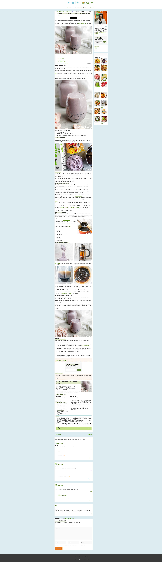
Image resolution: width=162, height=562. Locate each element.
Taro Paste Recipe (78, 196)
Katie (56, 442)
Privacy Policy (77, 559)
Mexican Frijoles (96, 122)
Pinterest (95, 49)
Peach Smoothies (62, 360)
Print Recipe (58, 394)
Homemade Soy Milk (65, 207)
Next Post (90, 434)
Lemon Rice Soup (103, 80)
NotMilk (78, 208)
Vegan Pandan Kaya (97, 87)
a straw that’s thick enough (67, 293)
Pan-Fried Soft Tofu (97, 106)
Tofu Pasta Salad (96, 64)
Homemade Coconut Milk (74, 207)
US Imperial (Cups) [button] (59, 402)
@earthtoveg (78, 376)
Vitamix (63, 397)
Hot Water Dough (96, 98)
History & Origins (61, 58)
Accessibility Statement (85, 559)
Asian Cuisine (61, 11)
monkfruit (58, 346)
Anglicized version (66, 220)
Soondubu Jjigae (103, 98)
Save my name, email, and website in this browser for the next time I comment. (70, 545)
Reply (89, 457)
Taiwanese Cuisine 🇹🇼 (69, 11)
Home (57, 11)
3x (65, 394)
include (69, 226)
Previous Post (58, 434)
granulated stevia (85, 345)
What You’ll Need (61, 60)
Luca (56, 484)
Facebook (95, 47)
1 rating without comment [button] (69, 518)
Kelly (60, 386)
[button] (94, 7)
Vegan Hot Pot (96, 114)
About (91, 7)
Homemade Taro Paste (82, 23)
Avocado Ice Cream (97, 80)
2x (63, 394)
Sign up (104, 42)
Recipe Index (69, 7)
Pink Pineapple (103, 114)
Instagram (95, 48)
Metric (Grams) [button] (65, 402)
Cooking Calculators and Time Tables (80, 7)
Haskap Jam (102, 64)
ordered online (64, 218)
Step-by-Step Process (62, 61)
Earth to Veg (99, 24)
